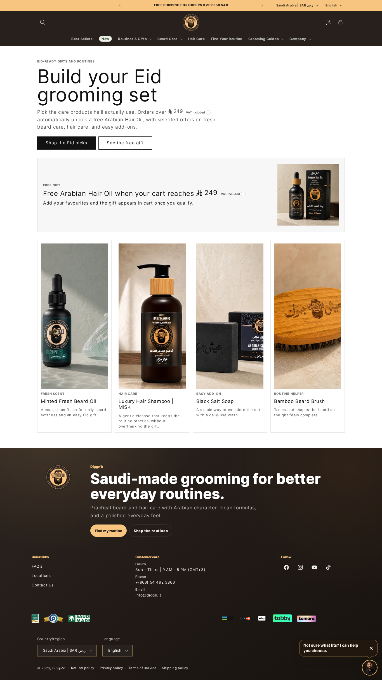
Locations (41, 575)
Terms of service (142, 668)
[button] (42, 22)
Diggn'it (59, 668)
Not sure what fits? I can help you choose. (330, 648)
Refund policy (82, 668)
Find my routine (108, 531)
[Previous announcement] (120, 5)
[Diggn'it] (58, 477)
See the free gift (125, 142)
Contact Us (43, 585)
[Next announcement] (262, 5)
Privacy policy (111, 668)
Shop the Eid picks (66, 142)
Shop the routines (151, 531)
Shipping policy (175, 668)
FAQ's (37, 566)
